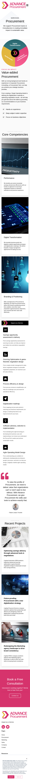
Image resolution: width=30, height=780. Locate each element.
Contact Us (15, 695)
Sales (3, 742)
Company (4, 745)
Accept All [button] (11, 777)
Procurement (5, 737)
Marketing (4, 740)
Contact (4, 747)
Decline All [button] (19, 777)
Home (3, 735)
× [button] (27, 758)
